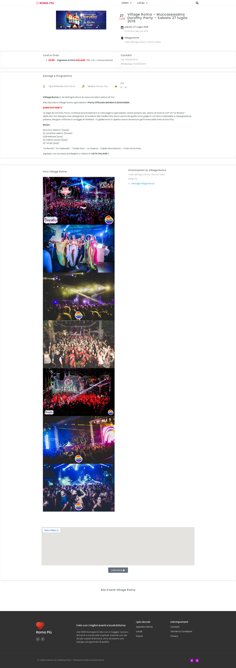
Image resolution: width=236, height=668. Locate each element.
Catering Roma (64, 660)
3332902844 (129, 59)
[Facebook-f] (42, 639)
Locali (140, 3)
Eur (136, 178)
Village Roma (131, 37)
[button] (197, 3)
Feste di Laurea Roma (94, 660)
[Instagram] (38, 639)
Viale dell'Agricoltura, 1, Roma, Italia (142, 42)
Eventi (125, 3)
